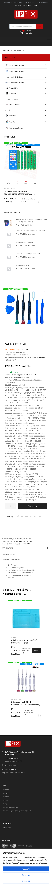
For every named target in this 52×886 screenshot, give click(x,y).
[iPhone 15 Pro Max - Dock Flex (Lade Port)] (9, 239)
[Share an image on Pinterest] (30, 516)
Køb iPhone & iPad (12, 88)
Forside (6, 790)
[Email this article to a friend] (39, 516)
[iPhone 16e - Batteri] (9, 273)
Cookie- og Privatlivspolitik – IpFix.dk (17, 811)
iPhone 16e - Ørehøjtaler (24, 242)
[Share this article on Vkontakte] (35, 516)
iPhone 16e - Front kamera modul (28, 254)
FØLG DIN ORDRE (42, 2)
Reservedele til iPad (16, 71)
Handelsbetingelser (10, 807)
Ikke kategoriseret (15, 128)
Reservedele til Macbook (14, 77)
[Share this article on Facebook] (17, 516)
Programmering (9, 189)
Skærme (12, 116)
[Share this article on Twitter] (21, 516)
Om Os (5, 793)
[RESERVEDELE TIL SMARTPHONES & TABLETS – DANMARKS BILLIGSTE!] (26, 18)
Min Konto (7, 828)
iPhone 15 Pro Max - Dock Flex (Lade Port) (30, 231)
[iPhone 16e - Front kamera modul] (9, 262)
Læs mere (36, 651)
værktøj (9, 544)
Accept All (26, 869)
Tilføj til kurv (32, 506)
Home (3, 50)
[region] (26, 867)
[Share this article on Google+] (26, 516)
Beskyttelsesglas (11, 99)
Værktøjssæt (27, 541)
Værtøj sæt (17, 544)
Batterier (12, 94)
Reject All (26, 881)
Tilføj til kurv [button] (39, 715)
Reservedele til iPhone (17, 65)
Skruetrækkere (16, 541)
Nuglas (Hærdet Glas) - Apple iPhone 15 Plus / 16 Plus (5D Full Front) (32, 220)
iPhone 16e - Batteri (23, 265)
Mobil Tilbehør (14, 104)
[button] (45, 292)
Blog (5, 804)
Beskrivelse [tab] (7, 548)
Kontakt (6, 797)
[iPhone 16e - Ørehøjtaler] (9, 250)
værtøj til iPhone (28, 544)
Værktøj (9, 50)
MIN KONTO (7, 2)
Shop (5, 800)
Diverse (13, 637)
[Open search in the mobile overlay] (26, 26)
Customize (26, 875)
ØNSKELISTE (18, 2)
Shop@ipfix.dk (10, 770)
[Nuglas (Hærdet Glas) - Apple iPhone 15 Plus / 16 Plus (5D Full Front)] (9, 227)
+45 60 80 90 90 (31, 5)
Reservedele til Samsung (18, 83)
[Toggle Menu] (49, 40)
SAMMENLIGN (29, 2)
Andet (7, 110)
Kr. (15, 350)
